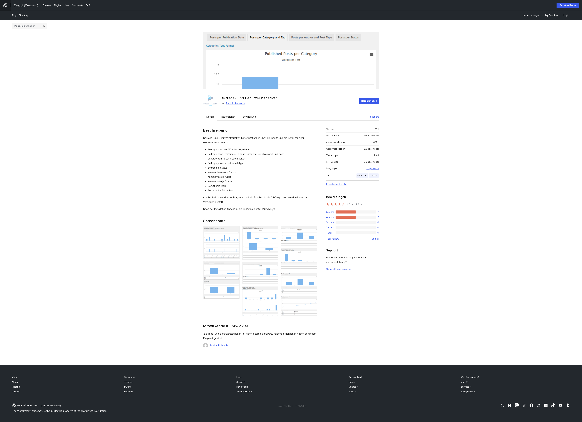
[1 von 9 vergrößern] (235, 230)
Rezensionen (228, 116)
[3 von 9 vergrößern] (274, 230)
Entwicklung (249, 116)
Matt (464, 382)
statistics (374, 175)
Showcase (129, 377)
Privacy (16, 391)
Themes (128, 382)
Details (210, 116)
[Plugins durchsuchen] (44, 26)
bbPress (466, 386)
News (15, 382)
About (15, 377)
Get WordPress (567, 5)
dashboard (362, 175)
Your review (332, 238)
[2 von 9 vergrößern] (235, 265)
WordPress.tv (244, 391)
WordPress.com (470, 377)
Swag (353, 391)
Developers (242, 386)
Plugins (127, 386)
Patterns (128, 391)
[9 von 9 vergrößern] (313, 300)
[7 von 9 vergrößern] (313, 252)
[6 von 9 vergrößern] (313, 230)
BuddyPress (468, 391)
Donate (354, 386)
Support (374, 116)
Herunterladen (369, 101)
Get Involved (355, 377)
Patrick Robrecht (235, 103)
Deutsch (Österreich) (51, 405)
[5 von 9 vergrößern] (274, 290)
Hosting (16, 386)
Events (352, 382)
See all (375, 238)
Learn (239, 377)
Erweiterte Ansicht (336, 184)
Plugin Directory (20, 15)
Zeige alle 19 (372, 168)
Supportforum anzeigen (339, 269)
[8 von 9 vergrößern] (313, 276)
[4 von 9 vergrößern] (274, 266)
